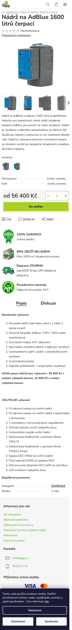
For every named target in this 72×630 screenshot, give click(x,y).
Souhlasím (51, 621)
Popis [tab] (21, 303)
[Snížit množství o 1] (48, 196)
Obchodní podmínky (15, 520)
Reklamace (10, 535)
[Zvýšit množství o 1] (65, 196)
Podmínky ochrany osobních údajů (24, 530)
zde (46, 601)
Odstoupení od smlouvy (18, 525)
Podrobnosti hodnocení (16, 35)
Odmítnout (18, 621)
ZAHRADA (58, 486)
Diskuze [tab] (48, 303)
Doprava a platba (14, 541)
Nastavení (34, 610)
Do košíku (36, 207)
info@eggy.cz (20, 558)
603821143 (20, 566)
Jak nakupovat (12, 514)
